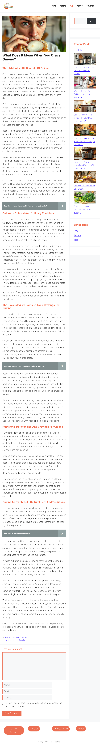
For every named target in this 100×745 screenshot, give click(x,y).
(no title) (78, 50)
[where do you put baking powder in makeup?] (85, 83)
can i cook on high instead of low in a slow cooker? (83, 118)
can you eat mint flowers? (16, 637)
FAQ (71, 6)
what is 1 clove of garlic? (15, 640)
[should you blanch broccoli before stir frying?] (85, 198)
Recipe (63, 6)
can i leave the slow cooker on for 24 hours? (84, 70)
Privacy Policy (61, 728)
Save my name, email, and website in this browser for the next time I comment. (33, 705)
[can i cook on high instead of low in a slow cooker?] (85, 106)
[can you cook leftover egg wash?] (85, 177)
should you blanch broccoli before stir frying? (83, 209)
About (80, 6)
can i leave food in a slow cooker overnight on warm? (84, 141)
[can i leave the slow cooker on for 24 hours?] (85, 59)
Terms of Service (14, 730)
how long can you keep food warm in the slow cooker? (85, 165)
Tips (54, 6)
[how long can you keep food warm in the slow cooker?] (85, 154)
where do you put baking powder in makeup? (82, 94)
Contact (90, 6)
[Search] (91, 21)
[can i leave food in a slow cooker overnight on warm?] (85, 130)
